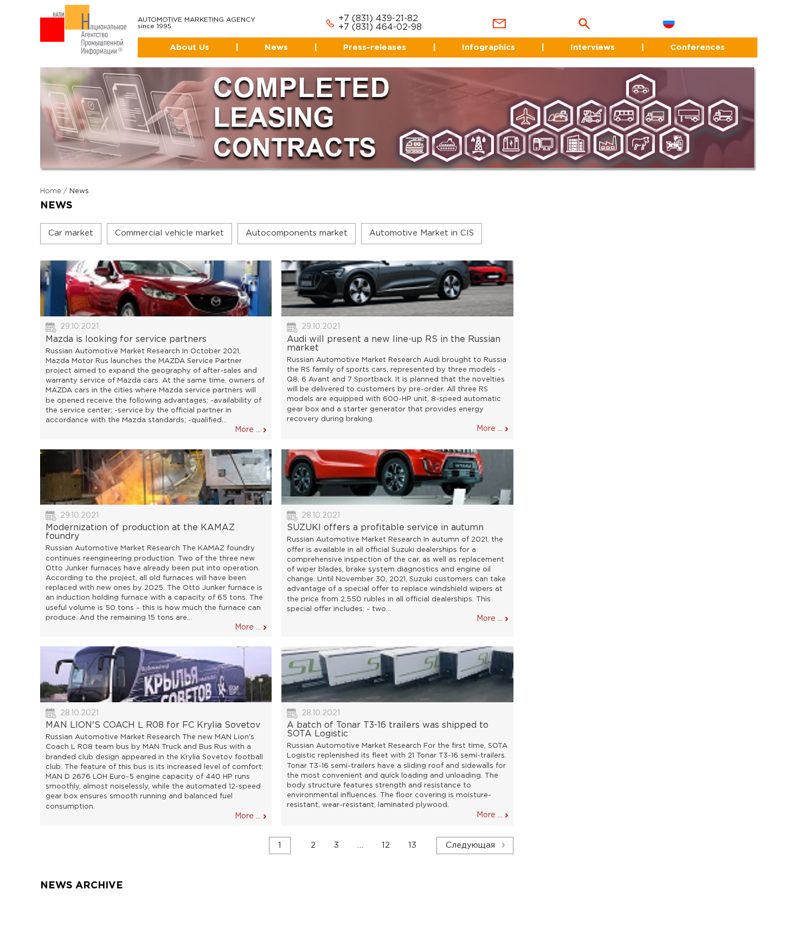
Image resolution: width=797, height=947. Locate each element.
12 (386, 835)
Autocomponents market (297, 223)
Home (50, 182)
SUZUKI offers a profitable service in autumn (385, 518)
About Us (173, 38)
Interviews (589, 38)
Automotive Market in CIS (421, 223)
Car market (70, 223)
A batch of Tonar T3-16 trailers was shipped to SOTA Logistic (388, 720)
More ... (248, 420)
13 (412, 835)
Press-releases (367, 38)
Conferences (698, 38)
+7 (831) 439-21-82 (365, 9)
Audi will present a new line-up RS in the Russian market (393, 334)
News (265, 38)
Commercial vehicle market (169, 223)
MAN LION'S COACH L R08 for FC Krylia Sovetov (153, 716)
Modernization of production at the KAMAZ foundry (140, 522)
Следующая (470, 835)
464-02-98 (386, 18)
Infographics (482, 38)
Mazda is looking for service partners (126, 330)
